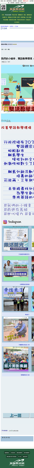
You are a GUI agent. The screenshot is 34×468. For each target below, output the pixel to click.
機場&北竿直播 (12, 17)
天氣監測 (28, 19)
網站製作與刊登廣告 (11, 456)
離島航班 (29, 15)
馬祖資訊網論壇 (4, 26)
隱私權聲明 (19, 452)
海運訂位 (4, 17)
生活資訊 (16, 22)
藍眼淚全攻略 (12, 19)
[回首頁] (17, 11)
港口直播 (28, 17)
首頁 (3, 15)
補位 (25, 15)
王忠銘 (16, 26)
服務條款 (7, 452)
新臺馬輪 (23, 17)
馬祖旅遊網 (8, 15)
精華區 (11, 26)
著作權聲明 (26, 452)
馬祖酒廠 (5, 19)
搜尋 (18, 17)
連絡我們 (25, 456)
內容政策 (13, 452)
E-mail (19, 456)
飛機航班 (20, 15)
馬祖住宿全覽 (21, 19)
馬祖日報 (14, 15)
